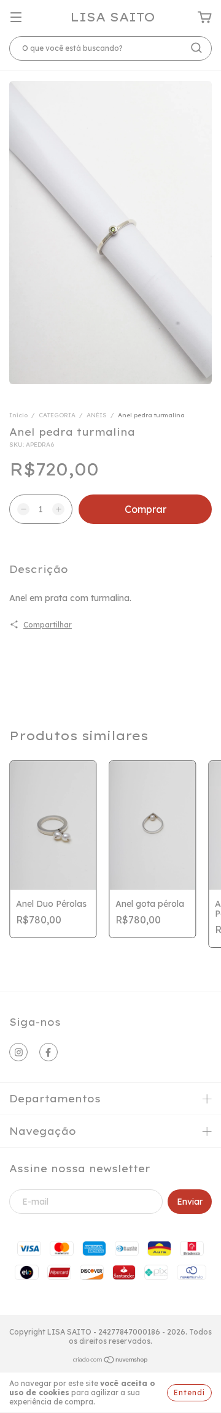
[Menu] (16, 17)
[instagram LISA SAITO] (18, 1052)
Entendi (189, 1392)
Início (18, 415)
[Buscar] (196, 48)
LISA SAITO (112, 17)
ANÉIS (97, 415)
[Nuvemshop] (110, 1361)
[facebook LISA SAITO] (48, 1052)
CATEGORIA (57, 415)
